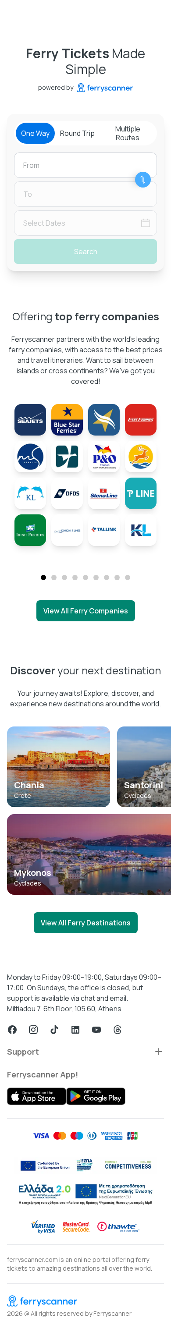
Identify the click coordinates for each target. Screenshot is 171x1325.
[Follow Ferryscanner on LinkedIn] (75, 1029)
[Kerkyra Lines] (141, 530)
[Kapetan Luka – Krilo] (30, 493)
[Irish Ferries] (30, 530)
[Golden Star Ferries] (104, 420)
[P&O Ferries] (104, 456)
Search (85, 251)
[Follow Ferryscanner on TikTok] (54, 1029)
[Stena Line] (104, 493)
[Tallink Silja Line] (104, 530)
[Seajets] (30, 420)
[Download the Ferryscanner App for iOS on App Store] (36, 1096)
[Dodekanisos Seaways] (141, 456)
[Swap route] (143, 180)
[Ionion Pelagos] (67, 530)
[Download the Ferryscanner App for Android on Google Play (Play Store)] (95, 1096)
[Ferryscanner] (85, 1300)
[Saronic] (67, 456)
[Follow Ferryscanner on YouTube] (96, 1029)
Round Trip (77, 133)
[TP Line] (141, 493)
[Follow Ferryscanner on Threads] (117, 1029)
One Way (35, 133)
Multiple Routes (127, 133)
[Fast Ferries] (141, 420)
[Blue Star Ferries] (67, 420)
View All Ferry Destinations (86, 923)
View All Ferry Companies (85, 611)
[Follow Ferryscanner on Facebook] (12, 1029)
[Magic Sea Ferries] (30, 456)
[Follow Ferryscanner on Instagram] (33, 1029)
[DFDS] (67, 493)
